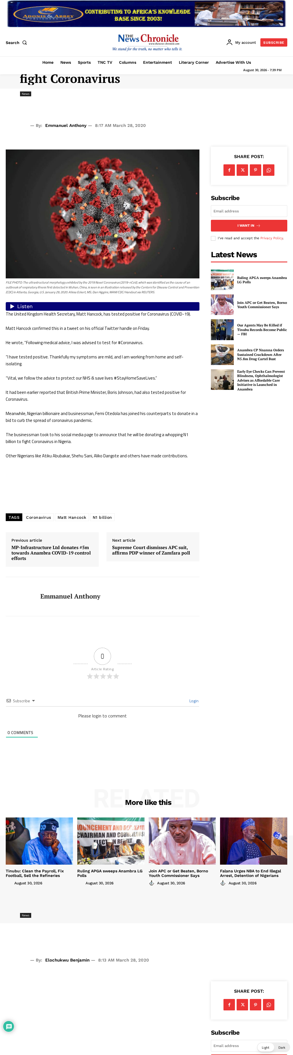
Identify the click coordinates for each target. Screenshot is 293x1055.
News (25, 94)
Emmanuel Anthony (65, 125)
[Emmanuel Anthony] (19, 596)
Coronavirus (38, 517)
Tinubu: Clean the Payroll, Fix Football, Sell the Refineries (35, 873)
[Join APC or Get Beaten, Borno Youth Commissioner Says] (222, 304)
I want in (245, 226)
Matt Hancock (72, 517)
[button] (17, 43)
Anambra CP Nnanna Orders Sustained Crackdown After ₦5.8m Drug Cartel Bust (260, 354)
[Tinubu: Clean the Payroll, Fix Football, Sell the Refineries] (39, 840)
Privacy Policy (271, 238)
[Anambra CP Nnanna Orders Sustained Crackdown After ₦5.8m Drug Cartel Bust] (222, 354)
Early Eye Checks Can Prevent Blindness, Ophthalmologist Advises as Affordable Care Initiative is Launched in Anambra (261, 380)
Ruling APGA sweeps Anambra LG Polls (262, 280)
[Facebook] (229, 170)
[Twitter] (242, 170)
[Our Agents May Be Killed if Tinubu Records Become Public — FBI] (222, 329)
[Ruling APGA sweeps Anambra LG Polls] (222, 280)
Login (194, 701)
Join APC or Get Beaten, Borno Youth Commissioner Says (262, 304)
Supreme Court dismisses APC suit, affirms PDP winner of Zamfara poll (151, 550)
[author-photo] (9, 883)
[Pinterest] (255, 170)
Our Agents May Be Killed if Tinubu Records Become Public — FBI (262, 329)
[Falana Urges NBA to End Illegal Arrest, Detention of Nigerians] (253, 840)
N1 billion (102, 517)
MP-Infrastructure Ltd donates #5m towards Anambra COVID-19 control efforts (51, 553)
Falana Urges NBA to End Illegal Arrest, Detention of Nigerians (250, 873)
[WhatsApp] (268, 170)
